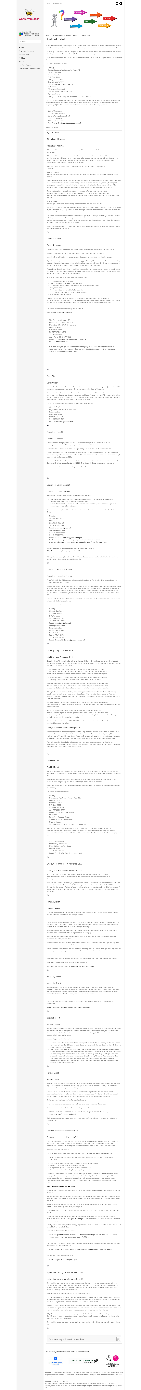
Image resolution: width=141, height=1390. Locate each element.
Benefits (68, 35)
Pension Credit (53, 1080)
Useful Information (57, 35)
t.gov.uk (65, 342)
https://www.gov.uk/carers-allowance (59, 312)
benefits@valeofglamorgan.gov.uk (67, 123)
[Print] (48, 232)
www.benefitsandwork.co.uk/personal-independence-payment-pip (75, 1235)
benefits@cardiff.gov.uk (63, 84)
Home (47, 35)
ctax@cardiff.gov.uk (63, 528)
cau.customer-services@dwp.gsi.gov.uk (71, 339)
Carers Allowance (54, 245)
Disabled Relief (53, 767)
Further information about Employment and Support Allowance (68, 1007)
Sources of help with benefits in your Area (66, 1339)
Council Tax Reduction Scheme (59, 576)
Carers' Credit (52, 383)
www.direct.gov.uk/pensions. (67, 1114)
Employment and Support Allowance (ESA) (64, 870)
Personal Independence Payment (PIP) (62, 1137)
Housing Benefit (53, 908)
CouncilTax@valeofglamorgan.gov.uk (70, 640)
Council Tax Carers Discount (58, 492)
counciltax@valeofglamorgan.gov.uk (69, 537)
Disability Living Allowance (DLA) (60, 657)
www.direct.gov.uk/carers (64, 421)
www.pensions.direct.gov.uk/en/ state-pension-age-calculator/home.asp (77, 1104)
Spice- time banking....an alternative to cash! (65, 1279)
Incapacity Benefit (54, 983)
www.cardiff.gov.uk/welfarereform (77, 467)
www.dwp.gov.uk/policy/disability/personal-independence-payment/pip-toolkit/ (80, 1249)
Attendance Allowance (56, 146)
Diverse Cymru (80, 1219)
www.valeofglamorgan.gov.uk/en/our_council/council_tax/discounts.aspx (78, 542)
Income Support (53, 1025)
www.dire (57, 342)
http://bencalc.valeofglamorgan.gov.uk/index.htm (64, 551)
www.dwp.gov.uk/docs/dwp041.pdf (63, 1259)
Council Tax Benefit (55, 439)
